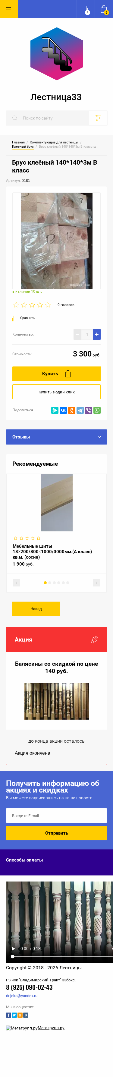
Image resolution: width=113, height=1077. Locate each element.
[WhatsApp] (97, 410)
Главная (18, 142)
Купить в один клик (57, 392)
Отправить (56, 833)
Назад (36, 608)
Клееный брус (23, 147)
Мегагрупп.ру (51, 1027)
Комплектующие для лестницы (54, 142)
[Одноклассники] (71, 410)
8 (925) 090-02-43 (29, 988)
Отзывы (21, 437)
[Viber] (88, 410)
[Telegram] (80, 410)
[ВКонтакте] (63, 410)
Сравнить (27, 318)
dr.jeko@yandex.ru (21, 995)
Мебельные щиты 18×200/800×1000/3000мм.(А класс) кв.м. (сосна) (52, 551)
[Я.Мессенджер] (54, 410)
